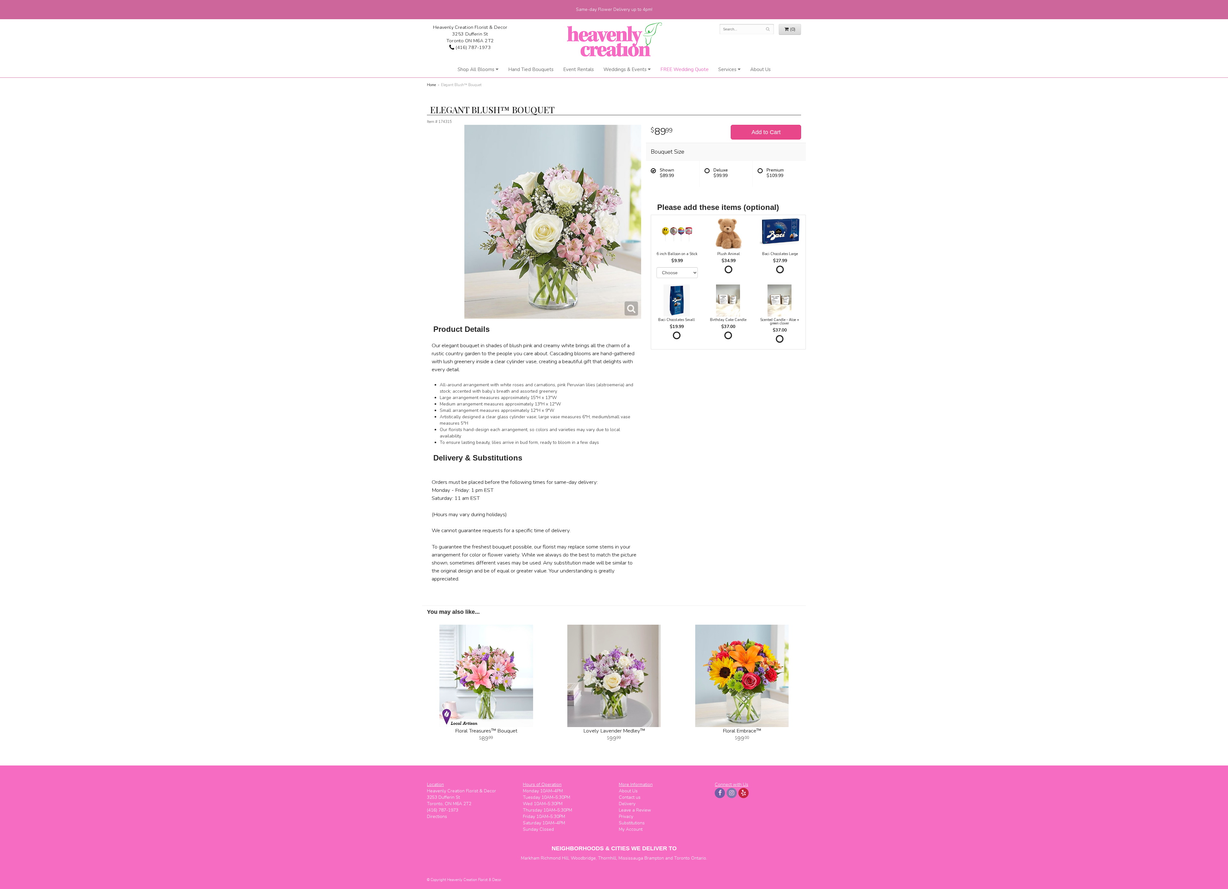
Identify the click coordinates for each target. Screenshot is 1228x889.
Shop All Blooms (476, 69)
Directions (437, 816)
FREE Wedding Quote (684, 69)
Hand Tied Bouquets (531, 69)
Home (431, 85)
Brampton (654, 858)
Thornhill (607, 858)
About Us (760, 69)
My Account (630, 829)
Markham (530, 858)
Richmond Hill (555, 858)
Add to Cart (766, 132)
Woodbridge (583, 858)
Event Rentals (578, 69)
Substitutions (632, 823)
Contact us (630, 797)
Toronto (682, 858)
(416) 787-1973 (472, 47)
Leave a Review (635, 810)
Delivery (627, 804)
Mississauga (630, 858)
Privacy (626, 816)
